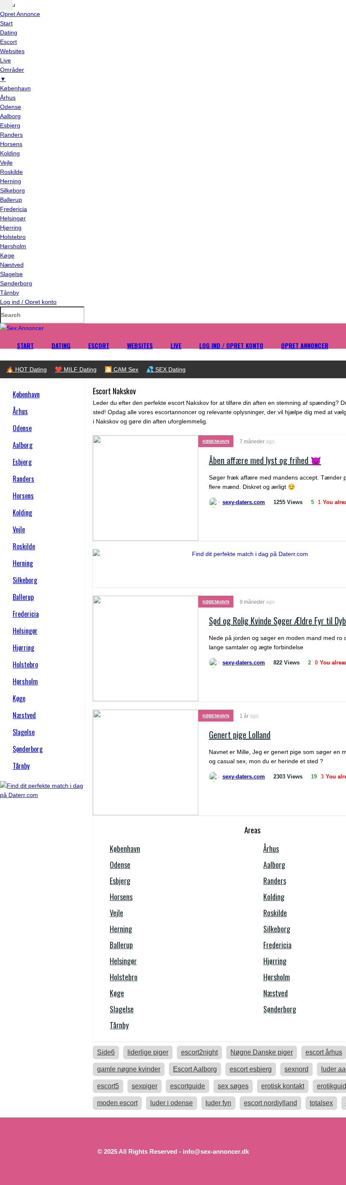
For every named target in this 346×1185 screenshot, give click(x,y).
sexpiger (144, 1086)
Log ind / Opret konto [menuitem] (28, 301)
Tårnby (21, 766)
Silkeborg (25, 580)
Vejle (19, 529)
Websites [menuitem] (12, 51)
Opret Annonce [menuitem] (20, 14)
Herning (23, 563)
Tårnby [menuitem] (9, 292)
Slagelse (24, 732)
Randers (23, 479)
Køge (19, 698)
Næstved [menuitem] (12, 264)
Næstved (24, 715)
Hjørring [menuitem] (11, 227)
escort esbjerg (251, 1069)
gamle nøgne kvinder (128, 1069)
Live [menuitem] (5, 60)
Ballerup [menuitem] (11, 199)
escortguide (187, 1086)
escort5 (108, 1086)
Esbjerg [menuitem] (10, 125)
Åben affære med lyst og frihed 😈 (265, 460)
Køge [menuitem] (7, 255)
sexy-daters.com (243, 502)
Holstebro (25, 664)
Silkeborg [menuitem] (12, 190)
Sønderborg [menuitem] (16, 283)
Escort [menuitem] (8, 41)
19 (314, 776)
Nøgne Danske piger (261, 1052)
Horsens (23, 496)
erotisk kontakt (282, 1086)
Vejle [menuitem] (6, 162)
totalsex (321, 1102)
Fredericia (26, 614)
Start (25, 345)
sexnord (296, 1069)
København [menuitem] (15, 88)
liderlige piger (147, 1052)
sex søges (233, 1086)
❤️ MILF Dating (76, 369)
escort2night (199, 1052)
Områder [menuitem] (12, 74)
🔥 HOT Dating (26, 369)
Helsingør (25, 631)
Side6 (106, 1052)
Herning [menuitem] (10, 181)
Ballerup (23, 597)
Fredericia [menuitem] (13, 209)
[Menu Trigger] (6, 5)
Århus (20, 411)
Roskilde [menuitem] (11, 171)
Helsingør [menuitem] (13, 218)
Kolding (22, 512)
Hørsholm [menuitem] (13, 246)
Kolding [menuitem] (10, 153)
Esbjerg (22, 462)
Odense (22, 428)
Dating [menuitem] (8, 32)
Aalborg (22, 445)
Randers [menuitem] (11, 134)
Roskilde (24, 546)
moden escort (117, 1102)
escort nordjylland (270, 1102)
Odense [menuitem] (10, 106)
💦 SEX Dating (166, 369)
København (26, 394)
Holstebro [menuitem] (13, 236)
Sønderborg (28, 749)
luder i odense (171, 1102)
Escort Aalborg (195, 1069)
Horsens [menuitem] (11, 144)
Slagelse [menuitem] (11, 274)
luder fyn (218, 1102)
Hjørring (23, 648)
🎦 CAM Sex (121, 369)
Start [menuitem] (6, 23)
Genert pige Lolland (239, 734)
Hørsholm (25, 681)
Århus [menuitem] (8, 97)
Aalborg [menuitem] (10, 116)
